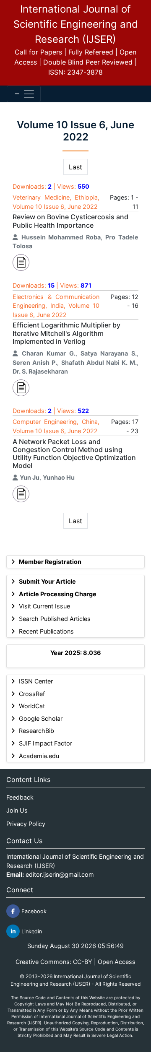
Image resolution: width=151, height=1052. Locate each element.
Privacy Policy (25, 823)
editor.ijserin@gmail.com (60, 874)
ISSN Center (36, 681)
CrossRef (32, 693)
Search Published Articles (55, 618)
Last (75, 167)
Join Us (17, 810)
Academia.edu (39, 755)
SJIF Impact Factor (45, 743)
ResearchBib (36, 730)
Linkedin (31, 931)
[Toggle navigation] (24, 94)
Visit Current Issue (44, 606)
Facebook (33, 911)
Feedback (20, 797)
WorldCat (32, 705)
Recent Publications (46, 631)
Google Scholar (40, 718)
